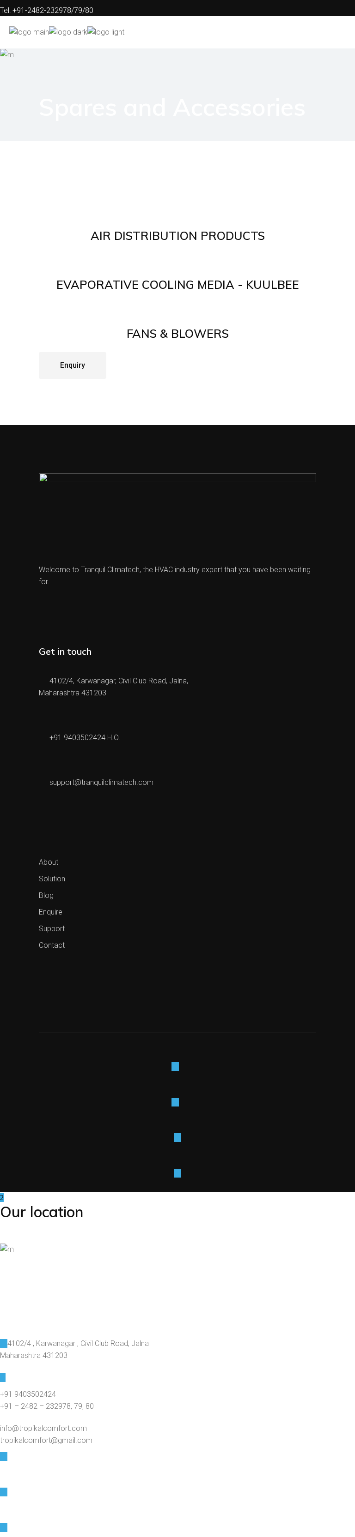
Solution (52, 878)
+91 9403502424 (28, 1394)
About (48, 862)
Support (52, 928)
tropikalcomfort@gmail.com (46, 1440)
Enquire (50, 912)
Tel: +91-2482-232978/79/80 (46, 10)
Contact (52, 945)
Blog (46, 895)
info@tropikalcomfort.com (43, 1428)
